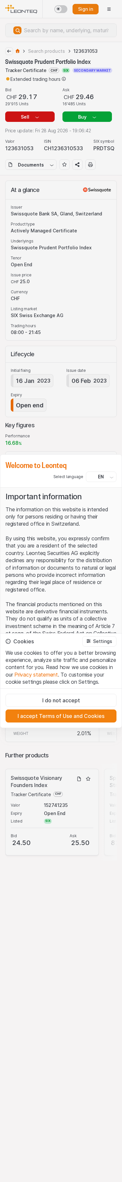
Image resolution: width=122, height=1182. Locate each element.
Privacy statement (36, 674)
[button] (99, 641)
